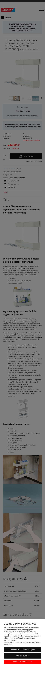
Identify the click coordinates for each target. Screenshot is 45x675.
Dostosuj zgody (23, 656)
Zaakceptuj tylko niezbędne (22, 650)
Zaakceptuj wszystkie (22, 662)
